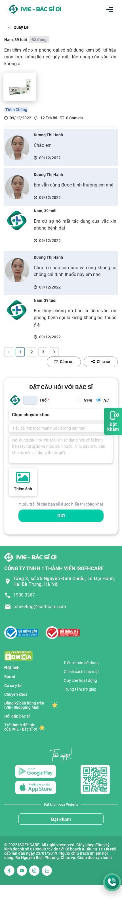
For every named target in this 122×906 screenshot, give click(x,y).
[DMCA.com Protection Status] (18, 655)
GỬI (61, 515)
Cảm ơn (66, 361)
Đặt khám (61, 819)
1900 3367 (24, 595)
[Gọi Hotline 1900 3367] (112, 882)
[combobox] (12, 414)
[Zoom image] (20, 87)
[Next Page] (54, 352)
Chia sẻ (103, 361)
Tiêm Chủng (16, 109)
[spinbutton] (30, 400)
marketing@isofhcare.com (39, 606)
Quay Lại (22, 27)
